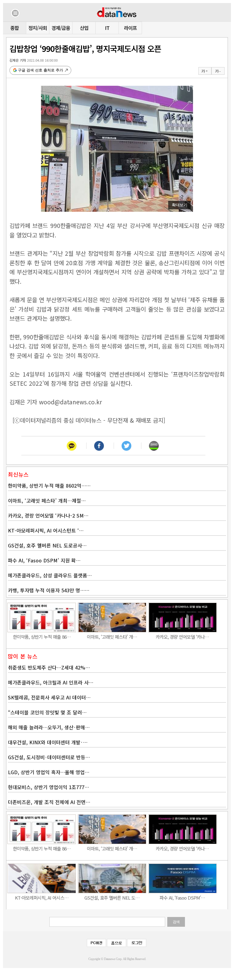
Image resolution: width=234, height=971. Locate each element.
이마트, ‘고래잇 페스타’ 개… (112, 636)
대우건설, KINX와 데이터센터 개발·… (47, 742)
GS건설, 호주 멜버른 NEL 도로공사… (47, 545)
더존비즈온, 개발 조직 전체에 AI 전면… (49, 802)
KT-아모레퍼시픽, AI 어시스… (42, 897)
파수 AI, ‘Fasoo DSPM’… (182, 897)
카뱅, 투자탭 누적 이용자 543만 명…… (48, 590)
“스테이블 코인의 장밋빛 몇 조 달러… (47, 712)
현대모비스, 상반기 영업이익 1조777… (48, 787)
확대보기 (179, 205)
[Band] (154, 445)
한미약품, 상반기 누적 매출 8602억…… (49, 485)
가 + (204, 71)
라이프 (130, 27)
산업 (84, 27)
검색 (176, 922)
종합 (14, 27)
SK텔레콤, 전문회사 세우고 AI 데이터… (49, 697)
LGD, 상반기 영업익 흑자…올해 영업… (48, 772)
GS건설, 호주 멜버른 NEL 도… (112, 897)
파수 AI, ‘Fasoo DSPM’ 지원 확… (44, 560)
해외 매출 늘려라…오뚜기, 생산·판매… (49, 727)
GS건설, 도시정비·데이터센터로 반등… (49, 757)
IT (107, 27)
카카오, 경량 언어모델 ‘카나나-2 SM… (48, 515)
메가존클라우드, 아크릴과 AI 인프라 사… (50, 682)
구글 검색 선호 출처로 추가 (40, 70)
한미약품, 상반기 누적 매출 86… (42, 636)
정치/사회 (37, 27)
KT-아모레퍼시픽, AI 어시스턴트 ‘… (45, 530)
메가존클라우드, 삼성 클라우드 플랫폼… (50, 575)
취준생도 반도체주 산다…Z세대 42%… (49, 667)
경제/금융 (60, 27)
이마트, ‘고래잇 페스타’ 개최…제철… (47, 500)
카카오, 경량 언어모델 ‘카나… (182, 636)
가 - (217, 71)
